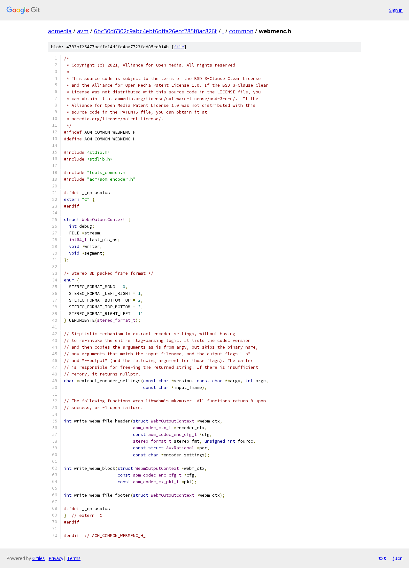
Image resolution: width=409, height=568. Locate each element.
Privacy (56, 558)
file (179, 47)
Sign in (396, 10)
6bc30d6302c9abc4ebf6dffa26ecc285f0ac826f (155, 31)
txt (382, 558)
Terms (74, 558)
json (397, 558)
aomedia (60, 31)
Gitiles (38, 558)
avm (83, 31)
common (241, 31)
